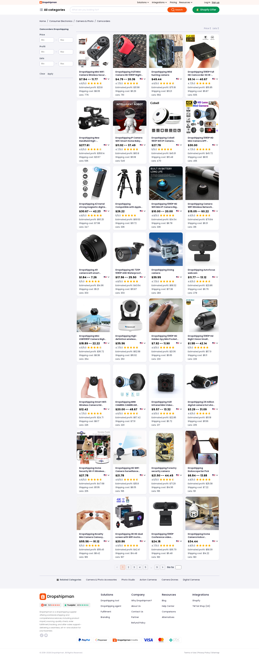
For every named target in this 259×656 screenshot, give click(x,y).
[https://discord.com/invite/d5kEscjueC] (46, 635)
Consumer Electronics (60, 21)
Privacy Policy (204, 652)
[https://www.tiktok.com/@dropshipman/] (41, 635)
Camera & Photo (85, 21)
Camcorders (103, 21)
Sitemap (215, 652)
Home (43, 21)
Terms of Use (190, 652)
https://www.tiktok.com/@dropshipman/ (42, 635)
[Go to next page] (162, 567)
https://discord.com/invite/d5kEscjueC (46, 635)
